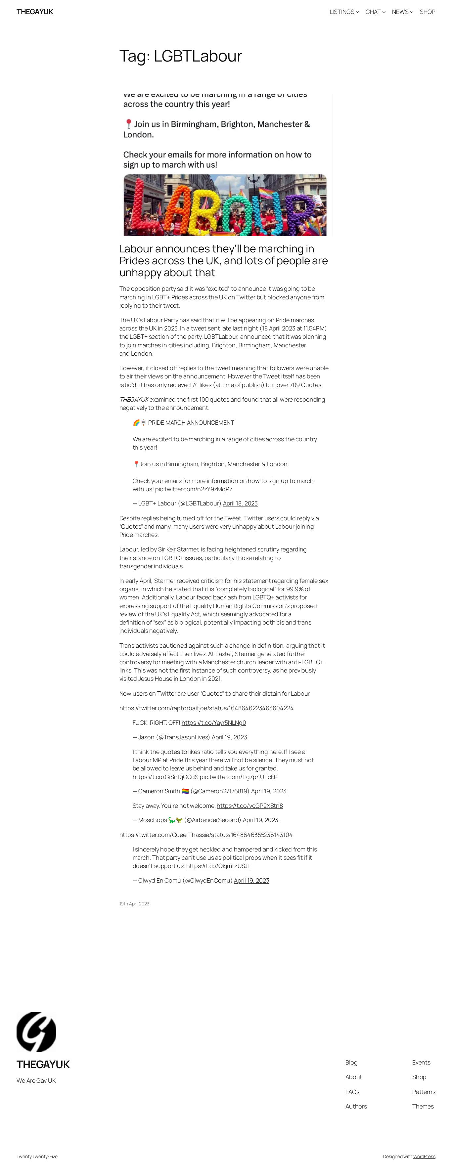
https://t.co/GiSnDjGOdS (166, 777)
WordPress (424, 1156)
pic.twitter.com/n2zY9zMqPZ (194, 489)
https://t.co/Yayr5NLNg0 (214, 722)
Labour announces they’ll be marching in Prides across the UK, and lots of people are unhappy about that (224, 260)
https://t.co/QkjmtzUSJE (218, 866)
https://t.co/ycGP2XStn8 (250, 805)
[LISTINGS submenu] (357, 12)
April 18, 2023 (240, 503)
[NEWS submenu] (412, 12)
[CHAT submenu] (384, 12)
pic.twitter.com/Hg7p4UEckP (238, 777)
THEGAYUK (35, 12)
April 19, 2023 (229, 737)
